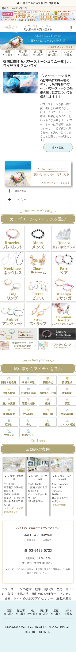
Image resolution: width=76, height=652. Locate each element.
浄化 (28, 424)
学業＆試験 (67, 414)
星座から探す (56, 611)
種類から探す (9, 611)
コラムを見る (68, 611)
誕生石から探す (21, 611)
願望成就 (48, 382)
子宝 (67, 403)
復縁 (47, 403)
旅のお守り (28, 435)
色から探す (32, 611)
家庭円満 (48, 414)
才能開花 (67, 393)
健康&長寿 (9, 414)
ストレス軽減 (67, 424)
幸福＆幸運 (28, 382)
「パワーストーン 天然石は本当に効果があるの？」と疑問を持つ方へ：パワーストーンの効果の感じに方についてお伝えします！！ (56, 86)
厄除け (9, 424)
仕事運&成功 (28, 393)
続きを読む (58, 147)
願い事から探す (44, 611)
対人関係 (28, 414)
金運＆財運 (9, 393)
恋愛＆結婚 (28, 403)
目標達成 (67, 382)
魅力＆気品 (9, 403)
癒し (47, 424)
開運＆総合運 (8, 382)
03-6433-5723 (40, 550)
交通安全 (9, 435)
